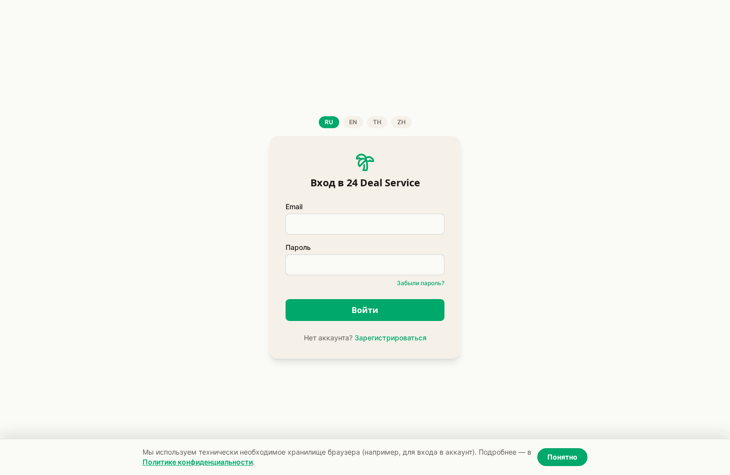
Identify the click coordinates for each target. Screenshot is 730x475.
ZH (401, 122)
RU (329, 122)
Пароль (298, 247)
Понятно (562, 457)
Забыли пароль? (420, 283)
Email (294, 206)
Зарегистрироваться (391, 337)
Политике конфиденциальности (198, 462)
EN (353, 122)
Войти (365, 310)
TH (377, 122)
